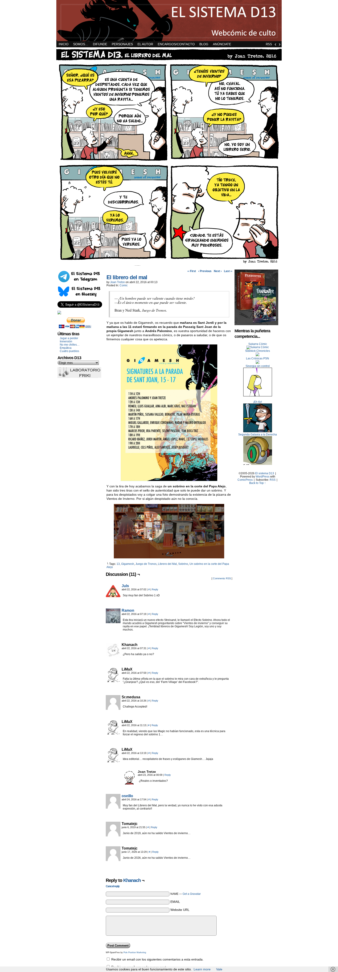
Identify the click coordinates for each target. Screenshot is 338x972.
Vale (219, 969)
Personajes (122, 44)
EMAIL (175, 902)
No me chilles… (70, 344)
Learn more (202, 969)
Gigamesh (127, 564)
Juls (125, 586)
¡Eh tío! (257, 402)
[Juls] (113, 597)
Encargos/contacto (176, 44)
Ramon (128, 610)
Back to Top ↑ (257, 483)
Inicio (64, 44)
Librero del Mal (167, 564)
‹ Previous (205, 271)
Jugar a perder (69, 338)
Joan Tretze (117, 282)
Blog (203, 44)
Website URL (179, 910)
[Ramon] (113, 622)
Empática (66, 348)
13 (118, 564)
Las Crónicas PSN (257, 358)
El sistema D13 (169, 20)
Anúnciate (222, 44)
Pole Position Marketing (134, 952)
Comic (124, 285)
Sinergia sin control (258, 366)
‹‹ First (191, 271)
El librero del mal (126, 277)
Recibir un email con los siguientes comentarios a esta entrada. (157, 959)
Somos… (80, 44)
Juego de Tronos (146, 564)
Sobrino (183, 564)
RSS (269, 44)
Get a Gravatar (192, 893)
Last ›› (228, 271)
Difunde (100, 44)
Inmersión (66, 341)
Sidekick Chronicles (257, 350)
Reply (155, 589)
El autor (145, 44)
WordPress (262, 476)
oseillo (127, 796)
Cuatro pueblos (69, 351)
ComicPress (245, 479)
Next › (218, 271)
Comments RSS (222, 578)
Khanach (132, 880)
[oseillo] (113, 807)
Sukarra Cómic (257, 344)
